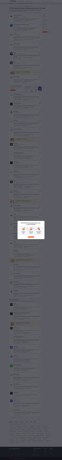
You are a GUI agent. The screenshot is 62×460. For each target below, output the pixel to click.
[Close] (43, 222)
